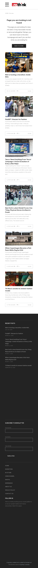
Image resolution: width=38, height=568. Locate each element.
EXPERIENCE (9, 483)
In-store (10, 57)
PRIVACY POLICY (10, 490)
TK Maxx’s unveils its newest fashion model (18, 365)
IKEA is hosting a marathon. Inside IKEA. (17, 327)
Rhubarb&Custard (14, 564)
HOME (7, 465)
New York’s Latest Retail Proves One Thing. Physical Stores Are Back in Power (18, 210)
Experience (17, 54)
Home (6, 13)
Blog (9, 54)
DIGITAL (7, 479)
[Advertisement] (19, 394)
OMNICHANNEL (9, 476)
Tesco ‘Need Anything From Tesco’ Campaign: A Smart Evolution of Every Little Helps (18, 162)
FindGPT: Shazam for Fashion (16, 119)
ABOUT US (8, 486)
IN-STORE (8, 472)
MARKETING (9, 469)
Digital (15, 98)
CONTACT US (9, 493)
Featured (25, 54)
